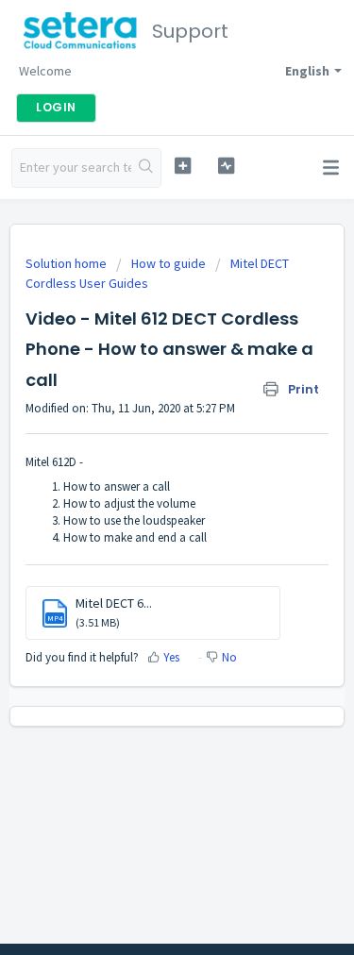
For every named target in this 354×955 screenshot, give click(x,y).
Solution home (67, 263)
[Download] (142, 463)
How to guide (168, 263)
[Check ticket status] (226, 166)
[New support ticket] (182, 166)
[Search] (145, 168)
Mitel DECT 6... (114, 603)
